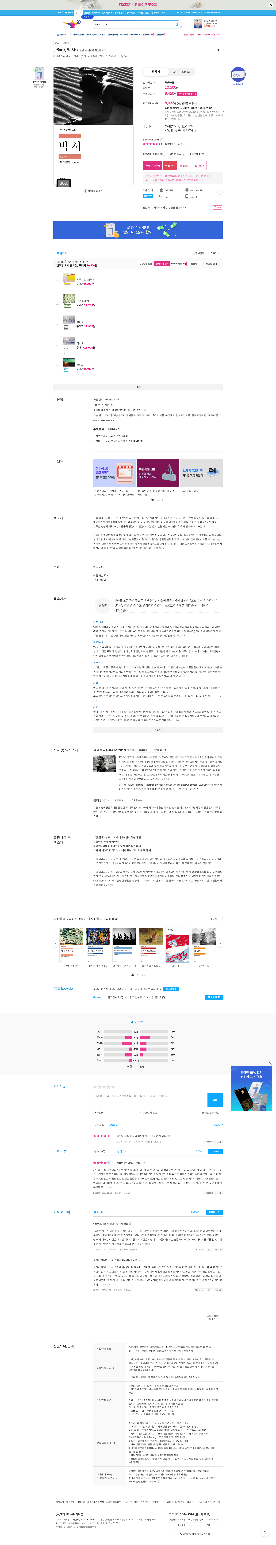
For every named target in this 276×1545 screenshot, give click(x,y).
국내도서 (69, 12)
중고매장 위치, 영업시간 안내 (196, 1534)
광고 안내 (191, 1502)
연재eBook (148, 34)
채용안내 (70, 1502)
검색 (176, 24)
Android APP (196, 190)
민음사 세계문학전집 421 (93, 50)
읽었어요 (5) (158, 997)
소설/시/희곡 (109, 435)
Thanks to (209, 1142)
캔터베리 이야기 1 (98, 965)
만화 (192, 34)
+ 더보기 (109, 1187)
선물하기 (185, 165)
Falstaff (96, 1193)
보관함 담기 (211, 263)
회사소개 (60, 1502)
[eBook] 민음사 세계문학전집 (73, 262)
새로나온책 (91, 34)
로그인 (179, 12)
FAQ (208, 1525)
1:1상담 (169, 1347)
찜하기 (218, 1249)
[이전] (63, 126)
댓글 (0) (157, 1142)
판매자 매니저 (158, 1502)
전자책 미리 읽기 (94, 191)
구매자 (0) (99, 1124)
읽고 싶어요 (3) (115, 997)
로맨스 (199, 34)
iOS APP (168, 190)
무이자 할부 (175, 154)
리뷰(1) (182, 144)
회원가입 (187, 12)
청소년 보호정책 (113, 1502)
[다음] (123, 126)
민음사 (93, 56)
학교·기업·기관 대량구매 (209, 1502)
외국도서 (96, 12)
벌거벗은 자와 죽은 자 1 (124, 965)
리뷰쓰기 (215, 1151)
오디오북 (124, 34)
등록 (215, 1100)
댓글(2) (126, 1193)
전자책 (78, 13)
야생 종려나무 (71, 965)
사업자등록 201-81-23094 (84, 1519)
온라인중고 (120, 12)
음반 (147, 12)
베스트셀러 (78, 34)
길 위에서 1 (204, 965)
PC (166, 196)
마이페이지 (196, 12)
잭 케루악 (58, 56)
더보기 (180, 635)
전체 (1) (114, 1124)
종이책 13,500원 (181, 71)
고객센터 (206, 12)
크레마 (193, 196)
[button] (152, 500)
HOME (60, 12)
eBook (97, 24)
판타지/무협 (210, 34)
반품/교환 (180, 1347)
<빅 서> (213, 784)
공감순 (199, 1151)
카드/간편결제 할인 (152, 154)
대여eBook (135, 34)
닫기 (271, 5)
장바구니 (215, 12)
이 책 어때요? (214, 997)
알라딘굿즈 (107, 12)
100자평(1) (170, 144)
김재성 (77, 56)
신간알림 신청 (145, 263)
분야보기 (64, 34)
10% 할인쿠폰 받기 (186, 94)
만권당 (87, 12)
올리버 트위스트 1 (151, 965)
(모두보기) (193, 789)
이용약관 (81, 1502)
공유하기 (218, 50)
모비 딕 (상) (177, 965)
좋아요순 (195, 1212)
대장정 (96, 1290)
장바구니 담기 (152, 165)
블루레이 (155, 12)
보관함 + (199, 165)
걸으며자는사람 (123, 1142)
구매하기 (62, 253)
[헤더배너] (207, 24)
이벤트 (103, 34)
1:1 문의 (182, 1525)
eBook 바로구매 (178, 263)
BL (219, 34)
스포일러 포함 (150, 1112)
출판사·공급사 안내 (176, 1502)
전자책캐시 (113, 34)
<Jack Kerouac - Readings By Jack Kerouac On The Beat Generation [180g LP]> (168, 784)
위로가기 (265, 1533)
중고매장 (131, 12)
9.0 (161, 144)
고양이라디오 (99, 1249)
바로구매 (170, 165)
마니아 (97, 997)
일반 (186, 34)
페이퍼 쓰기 (214, 1212)
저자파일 (143, 750)
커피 (164, 12)
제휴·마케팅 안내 (141, 1502)
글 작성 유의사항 (211, 1112)
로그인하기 (171, 988)
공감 (219, 1142)
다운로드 (148, 196)
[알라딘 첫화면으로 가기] (73, 24)
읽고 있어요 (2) (138, 997)
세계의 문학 (124, 441)
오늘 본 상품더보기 (212, 1317)
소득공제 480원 (197, 154)
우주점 (140, 12)
